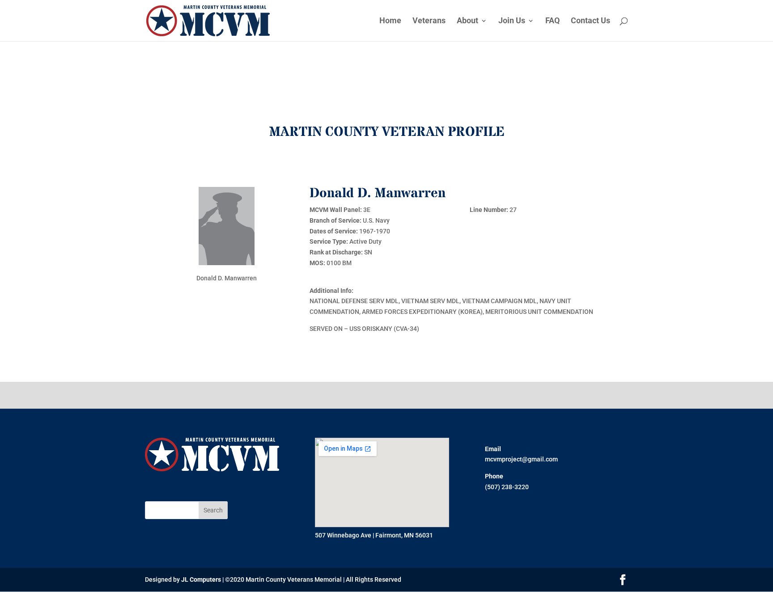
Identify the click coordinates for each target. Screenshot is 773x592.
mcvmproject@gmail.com (521, 459)
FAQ (552, 21)
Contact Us (590, 21)
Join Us (511, 21)
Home (390, 21)
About (467, 21)
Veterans (429, 21)
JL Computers (201, 579)
